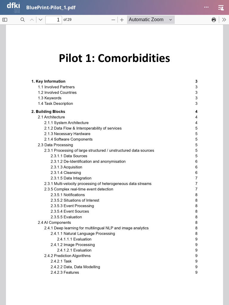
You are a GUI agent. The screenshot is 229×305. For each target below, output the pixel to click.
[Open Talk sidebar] (221, 7)
